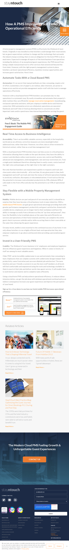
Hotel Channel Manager (8, 532)
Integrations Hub (6, 539)
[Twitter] (4, 500)
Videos (36, 532)
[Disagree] (67, 546)
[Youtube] (10, 500)
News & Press (21, 525)
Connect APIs (5, 537)
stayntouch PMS (6, 522)
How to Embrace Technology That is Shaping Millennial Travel (18, 353)
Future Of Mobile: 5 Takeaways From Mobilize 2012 (48, 353)
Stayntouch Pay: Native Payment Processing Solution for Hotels (9, 526)
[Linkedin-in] (15, 500)
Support (36, 525)
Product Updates (38, 527)
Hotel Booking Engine (7, 529)
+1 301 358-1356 (54, 535)
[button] (34, 459)
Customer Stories (38, 520)
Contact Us (53, 520)
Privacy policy (25, 548)
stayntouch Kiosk (6, 534)
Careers (20, 527)
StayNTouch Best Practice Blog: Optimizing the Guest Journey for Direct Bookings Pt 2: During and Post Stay (18, 404)
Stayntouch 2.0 (5, 520)
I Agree (50, 546)
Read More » (9, 373)
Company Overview (23, 520)
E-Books (36, 530)
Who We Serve (21, 522)
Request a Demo (54, 522)
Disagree (59, 546)
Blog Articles (37, 522)
